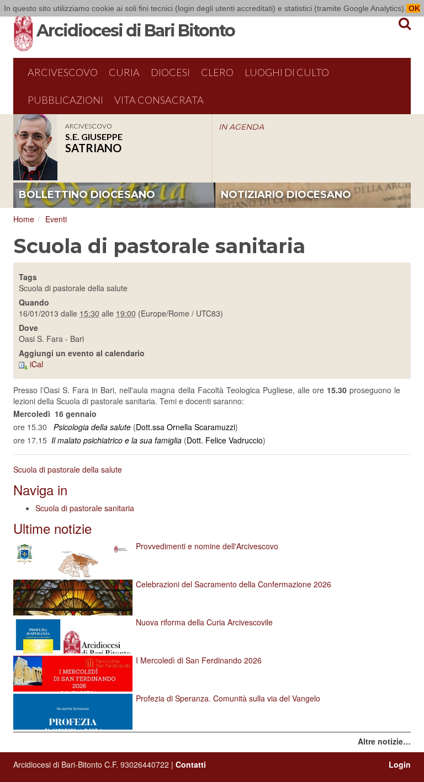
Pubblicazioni (65, 100)
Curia (124, 72)
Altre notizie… (384, 741)
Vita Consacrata (159, 100)
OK (413, 8)
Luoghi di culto (287, 72)
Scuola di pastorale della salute (67, 469)
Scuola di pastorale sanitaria (84, 507)
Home (23, 218)
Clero (217, 72)
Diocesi (170, 72)
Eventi (56, 218)
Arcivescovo (63, 72)
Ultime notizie (52, 528)
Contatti (191, 764)
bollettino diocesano (87, 195)
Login (400, 764)
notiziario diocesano (286, 195)
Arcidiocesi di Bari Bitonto (135, 30)
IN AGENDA (241, 127)
